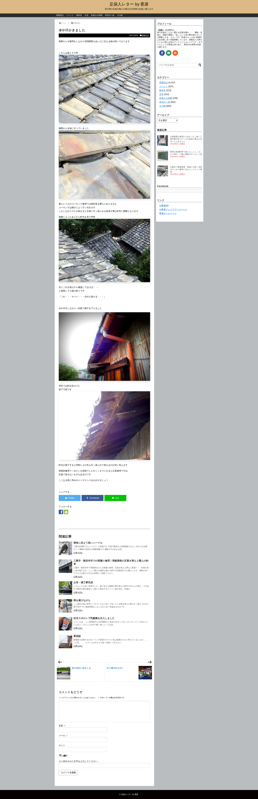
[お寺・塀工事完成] (65, 588)
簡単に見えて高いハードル (88, 542)
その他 (120, 15)
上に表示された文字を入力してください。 (79, 761)
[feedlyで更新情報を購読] (66, 512)
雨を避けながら (82, 600)
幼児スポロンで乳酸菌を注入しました (94, 618)
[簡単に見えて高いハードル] (65, 548)
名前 (62, 726)
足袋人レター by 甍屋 (129, 4)
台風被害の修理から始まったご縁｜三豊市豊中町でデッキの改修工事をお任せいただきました (186, 138)
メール (63, 735)
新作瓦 (79, 15)
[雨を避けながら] (65, 606)
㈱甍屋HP (164, 205)
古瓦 (86, 15)
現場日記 (60, 15)
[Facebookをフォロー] (61, 512)
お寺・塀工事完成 (83, 582)
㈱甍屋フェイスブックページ (173, 209)
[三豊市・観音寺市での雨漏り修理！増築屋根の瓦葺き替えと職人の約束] (65, 566)
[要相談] (65, 641)
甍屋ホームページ (167, 213)
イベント (70, 15)
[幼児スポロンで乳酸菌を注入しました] (65, 623)
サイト (62, 745)
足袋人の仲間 (96, 15)
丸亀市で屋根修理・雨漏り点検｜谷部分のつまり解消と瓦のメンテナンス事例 (186, 169)
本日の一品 (109, 15)
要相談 (77, 636)
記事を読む (78, 553)
